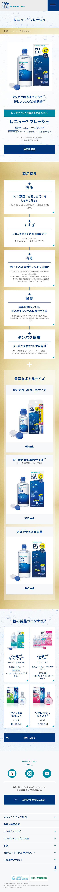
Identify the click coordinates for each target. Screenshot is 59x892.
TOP (6, 31)
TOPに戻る (29, 737)
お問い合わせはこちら (33, 799)
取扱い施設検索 (12, 824)
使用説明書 (29, 149)
